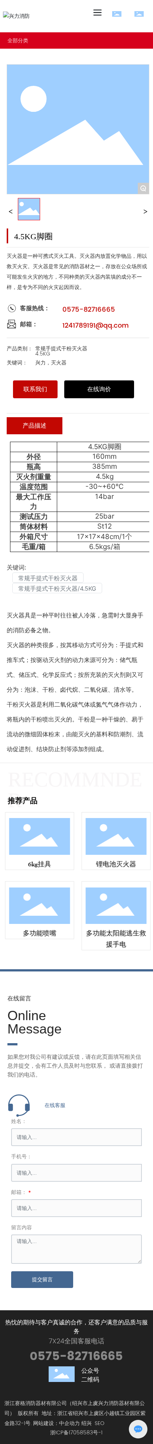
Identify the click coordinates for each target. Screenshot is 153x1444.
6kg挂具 (38, 864)
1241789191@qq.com (95, 325)
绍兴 (86, 1423)
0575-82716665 (88, 309)
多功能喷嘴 (38, 933)
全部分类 (17, 40)
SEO (99, 1423)
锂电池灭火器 (115, 864)
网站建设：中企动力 (56, 1423)
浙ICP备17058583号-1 (76, 1432)
